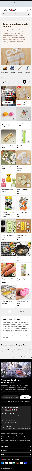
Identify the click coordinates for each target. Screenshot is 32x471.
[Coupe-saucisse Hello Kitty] (8, 270)
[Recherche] (29, 14)
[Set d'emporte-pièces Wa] (23, 203)
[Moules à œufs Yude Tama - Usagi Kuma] (8, 114)
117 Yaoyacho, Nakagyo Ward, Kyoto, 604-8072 (18, 428)
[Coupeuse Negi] (23, 270)
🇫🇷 (12, 409)
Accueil (3, 19)
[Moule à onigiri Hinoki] (8, 157)
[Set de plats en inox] (8, 292)
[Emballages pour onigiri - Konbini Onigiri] (8, 203)
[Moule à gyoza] (23, 114)
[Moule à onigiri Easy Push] (23, 180)
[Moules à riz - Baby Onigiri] (23, 226)
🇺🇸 (6, 409)
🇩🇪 (8, 409)
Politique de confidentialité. (9, 403)
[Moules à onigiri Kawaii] (23, 93)
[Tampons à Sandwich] (8, 180)
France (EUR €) (7, 459)
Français (17, 459)
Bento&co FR (8, 468)
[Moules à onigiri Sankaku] (23, 157)
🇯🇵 (16, 409)
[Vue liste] (29, 82)
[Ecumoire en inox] (23, 249)
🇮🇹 (14, 409)
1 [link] (9, 311)
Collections (10, 19)
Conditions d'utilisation (24, 401)
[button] (2, 4)
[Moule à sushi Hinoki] (8, 137)
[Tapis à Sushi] (23, 137)
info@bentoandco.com (11, 422)
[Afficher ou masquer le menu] (2, 10)
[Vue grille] (24, 82)
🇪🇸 (10, 409)
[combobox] (16, 14)
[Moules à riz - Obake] (8, 249)
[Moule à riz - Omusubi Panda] (8, 226)
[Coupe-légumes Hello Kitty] (23, 292)
